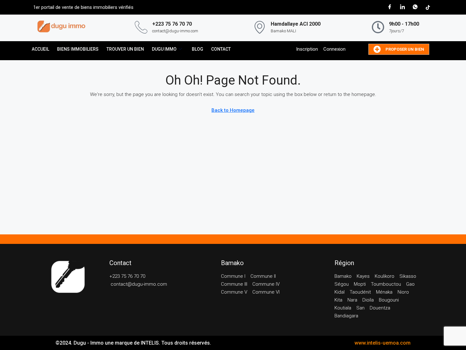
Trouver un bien (125, 49)
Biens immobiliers (78, 49)
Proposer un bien (404, 49)
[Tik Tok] (427, 7)
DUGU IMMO (164, 49)
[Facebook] (389, 7)
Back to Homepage (233, 110)
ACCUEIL (40, 49)
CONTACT (221, 49)
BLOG (197, 49)
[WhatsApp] (415, 7)
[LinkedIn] (402, 7)
